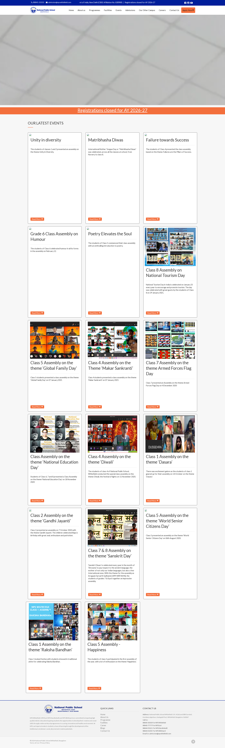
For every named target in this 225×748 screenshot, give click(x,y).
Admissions (130, 10)
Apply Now (187, 10)
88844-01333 (147, 731)
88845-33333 (39, 2)
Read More (36, 219)
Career (103, 725)
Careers (162, 10)
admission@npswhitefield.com (59, 2)
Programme (105, 720)
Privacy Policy (45, 743)
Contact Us (174, 10)
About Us (104, 717)
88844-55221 (147, 728)
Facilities (108, 10)
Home (71, 10)
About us (81, 10)
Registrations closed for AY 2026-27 (118, 2)
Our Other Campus (147, 10)
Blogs (102, 728)
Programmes (94, 10)
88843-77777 (147, 725)
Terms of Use (34, 743)
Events (119, 10)
